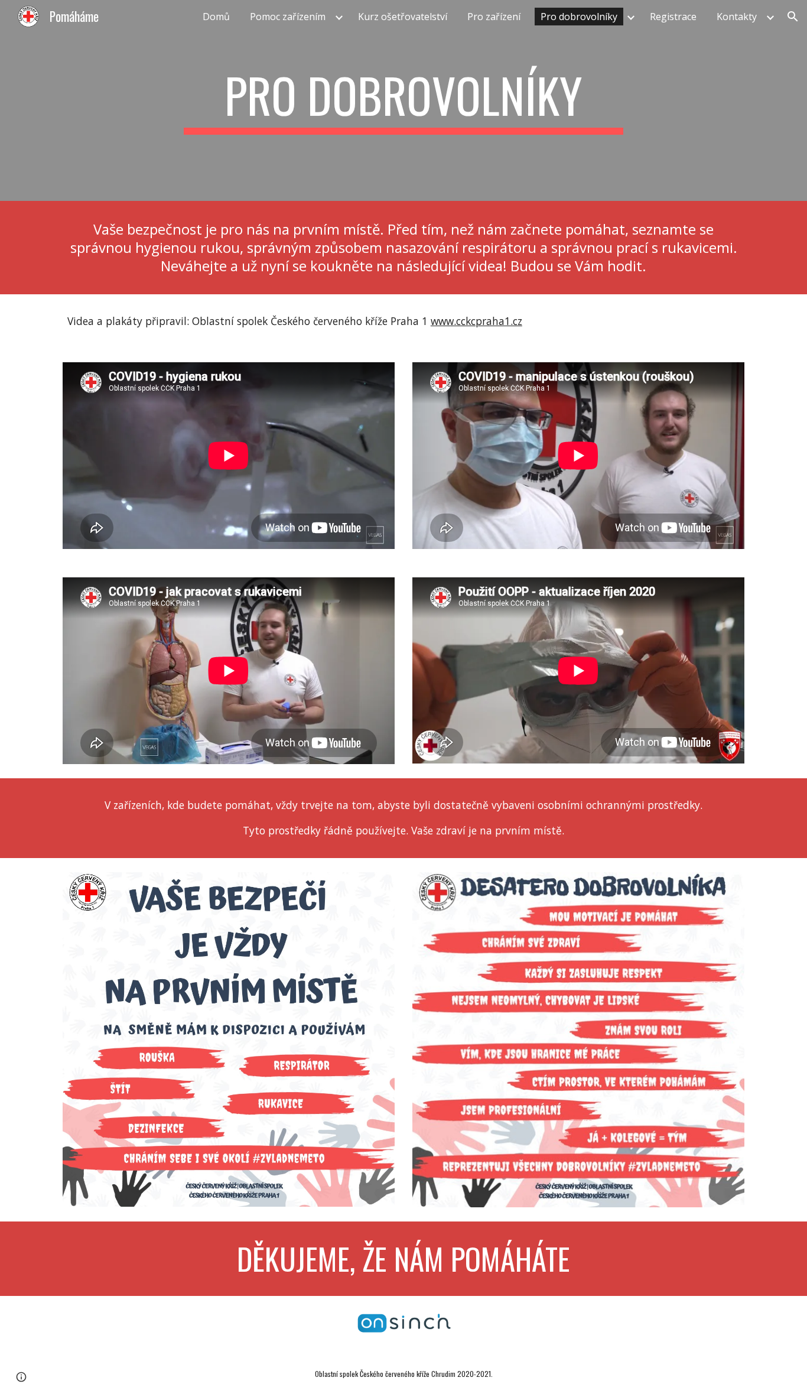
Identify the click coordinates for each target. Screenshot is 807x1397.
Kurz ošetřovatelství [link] (402, 16)
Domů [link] (216, 16)
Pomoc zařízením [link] (288, 16)
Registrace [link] (673, 16)
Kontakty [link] (737, 16)
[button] (793, 16)
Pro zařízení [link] (493, 16)
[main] (403, 100)
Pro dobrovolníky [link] (579, 16)
